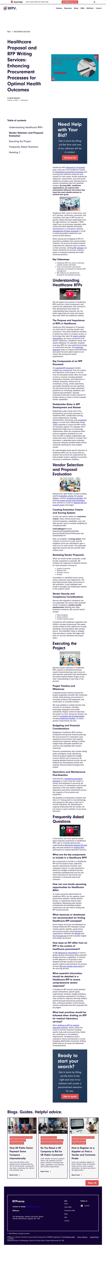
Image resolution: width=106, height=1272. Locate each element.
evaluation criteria (66, 496)
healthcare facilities (67, 718)
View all (92, 1182)
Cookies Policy (94, 1237)
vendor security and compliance (72, 500)
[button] (59, 8)
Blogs (66, 1214)
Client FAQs (67, 1207)
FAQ (65, 1217)
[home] (9, 8)
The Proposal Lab (59, 936)
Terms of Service (82, 1237)
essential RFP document (64, 368)
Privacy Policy (71, 1237)
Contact (99, 8)
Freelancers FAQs (69, 1210)
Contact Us (70, 157)
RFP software (78, 248)
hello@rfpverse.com (70, 2)
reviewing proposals (75, 498)
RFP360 (78, 933)
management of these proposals (65, 231)
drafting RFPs (79, 847)
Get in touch (70, 1096)
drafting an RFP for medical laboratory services (66, 1026)
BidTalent (90, 8)
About (76, 8)
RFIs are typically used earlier (71, 966)
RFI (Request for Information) (66, 953)
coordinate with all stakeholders (71, 716)
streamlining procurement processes (69, 172)
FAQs (82, 8)
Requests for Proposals (75, 167)
